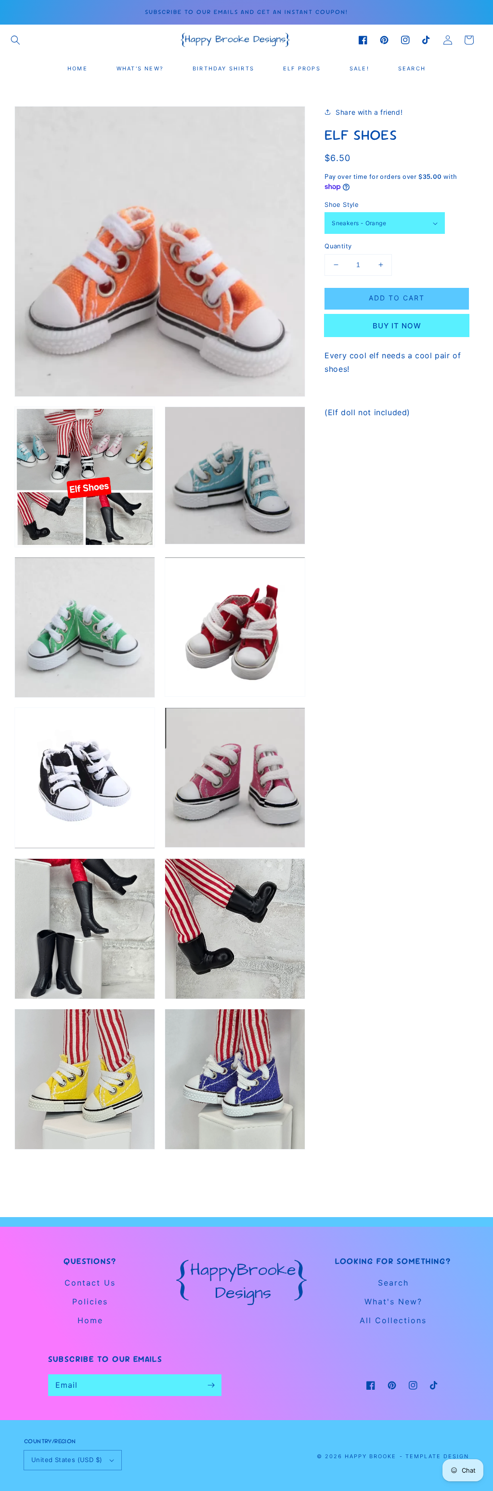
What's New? (393, 1301)
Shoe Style (341, 204)
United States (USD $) (66, 1460)
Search (393, 1283)
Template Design (437, 1456)
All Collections (393, 1320)
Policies (90, 1301)
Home (90, 1320)
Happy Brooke (370, 1456)
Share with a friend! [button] (369, 112)
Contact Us (90, 1283)
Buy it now (397, 325)
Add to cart (397, 298)
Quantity (337, 246)
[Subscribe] (210, 1385)
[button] (15, 40)
